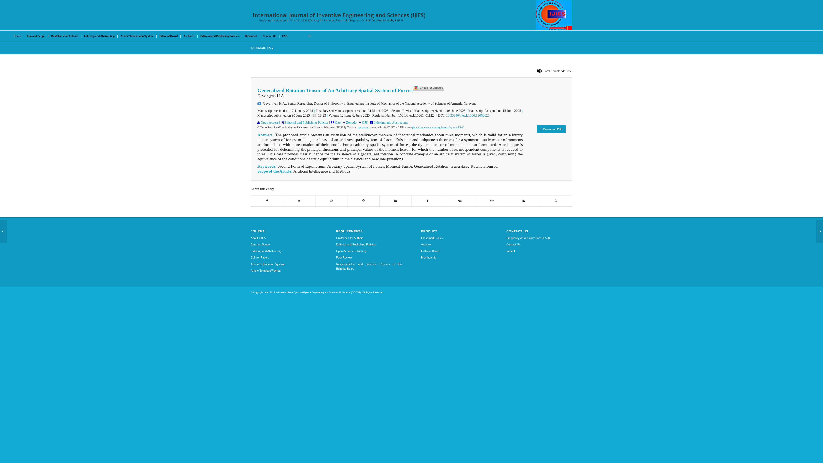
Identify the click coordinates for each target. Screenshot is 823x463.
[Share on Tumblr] (428, 200)
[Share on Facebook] (267, 200)
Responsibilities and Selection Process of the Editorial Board (369, 266)
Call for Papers (260, 257)
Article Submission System (268, 264)
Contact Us (513, 244)
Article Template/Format (266, 270)
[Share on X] (299, 200)
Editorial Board (430, 251)
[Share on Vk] (460, 200)
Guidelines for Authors (349, 238)
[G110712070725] (3, 231)
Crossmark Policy (432, 238)
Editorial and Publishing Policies (306, 122)
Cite (338, 122)
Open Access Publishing (351, 251)
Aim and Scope (260, 244)
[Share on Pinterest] (363, 200)
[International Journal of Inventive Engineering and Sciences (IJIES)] (554, 15)
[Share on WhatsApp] (331, 200)
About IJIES (258, 238)
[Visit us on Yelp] (556, 200)
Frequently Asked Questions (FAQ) (528, 238)
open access (364, 127)
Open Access (269, 122)
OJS (365, 122)
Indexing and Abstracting (390, 122)
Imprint (510, 251)
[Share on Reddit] (492, 200)
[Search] (308, 36)
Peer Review (344, 257)
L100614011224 (262, 48)
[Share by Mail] (524, 200)
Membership (428, 257)
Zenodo (351, 122)
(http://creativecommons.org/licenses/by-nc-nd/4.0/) (438, 127)
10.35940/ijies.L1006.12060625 (468, 115)
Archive (426, 244)
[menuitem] (17, 36)
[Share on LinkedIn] (396, 200)
